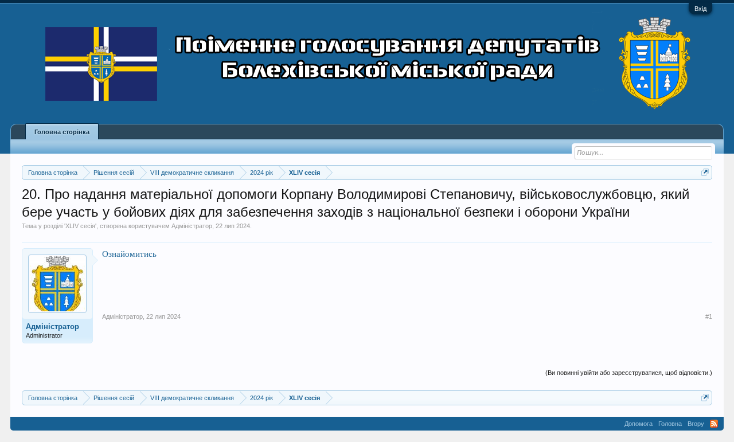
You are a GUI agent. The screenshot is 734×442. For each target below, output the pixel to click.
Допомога (638, 423)
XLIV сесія (80, 225)
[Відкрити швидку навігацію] (705, 172)
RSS (714, 424)
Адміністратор (191, 225)
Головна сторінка (61, 131)
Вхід (700, 8)
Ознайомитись (129, 253)
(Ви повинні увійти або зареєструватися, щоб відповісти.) (628, 372)
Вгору (696, 423)
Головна (670, 423)
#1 (708, 316)
